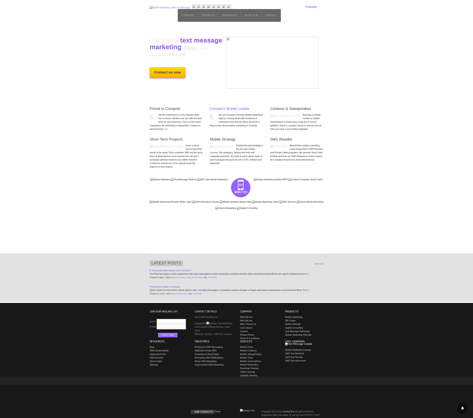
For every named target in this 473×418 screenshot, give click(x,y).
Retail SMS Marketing (206, 361)
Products (208, 15)
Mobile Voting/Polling (250, 354)
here (165, 129)
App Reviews (180, 277)
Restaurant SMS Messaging (209, 347)
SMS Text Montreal (294, 353)
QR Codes (290, 320)
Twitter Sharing (247, 372)
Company (188, 15)
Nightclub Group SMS (206, 350)
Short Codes (156, 361)
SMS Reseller (157, 357)
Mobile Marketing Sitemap (298, 335)
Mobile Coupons (248, 350)
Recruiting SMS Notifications (209, 357)
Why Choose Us (248, 324)
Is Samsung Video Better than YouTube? (171, 270)
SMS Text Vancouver (295, 360)
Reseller (251, 15)
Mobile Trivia (246, 357)
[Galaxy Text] (249, 410)
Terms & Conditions (250, 338)
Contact (270, 15)
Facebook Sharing (249, 368)
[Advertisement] (236, 232)
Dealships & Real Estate (207, 354)
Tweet (217, 411)
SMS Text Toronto (294, 357)
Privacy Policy (247, 335)
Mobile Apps (197, 277)
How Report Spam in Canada (165, 287)
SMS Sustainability (159, 350)
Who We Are (246, 320)
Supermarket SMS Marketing (209, 365)
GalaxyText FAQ (158, 354)
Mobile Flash (246, 347)
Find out (186, 122)
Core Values (246, 328)
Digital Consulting (294, 328)
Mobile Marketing (293, 317)
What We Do (246, 317)
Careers (244, 331)
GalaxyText (288, 411)
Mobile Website (293, 324)
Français (311, 6)
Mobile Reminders (249, 365)
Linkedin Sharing (248, 375)
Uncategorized (181, 294)
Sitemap (154, 365)
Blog (189, 277)
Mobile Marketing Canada (298, 350)
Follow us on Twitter (152, 381)
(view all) (318, 263)
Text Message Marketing (297, 331)
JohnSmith (212, 277)
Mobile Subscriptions (250, 361)
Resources (230, 15)
